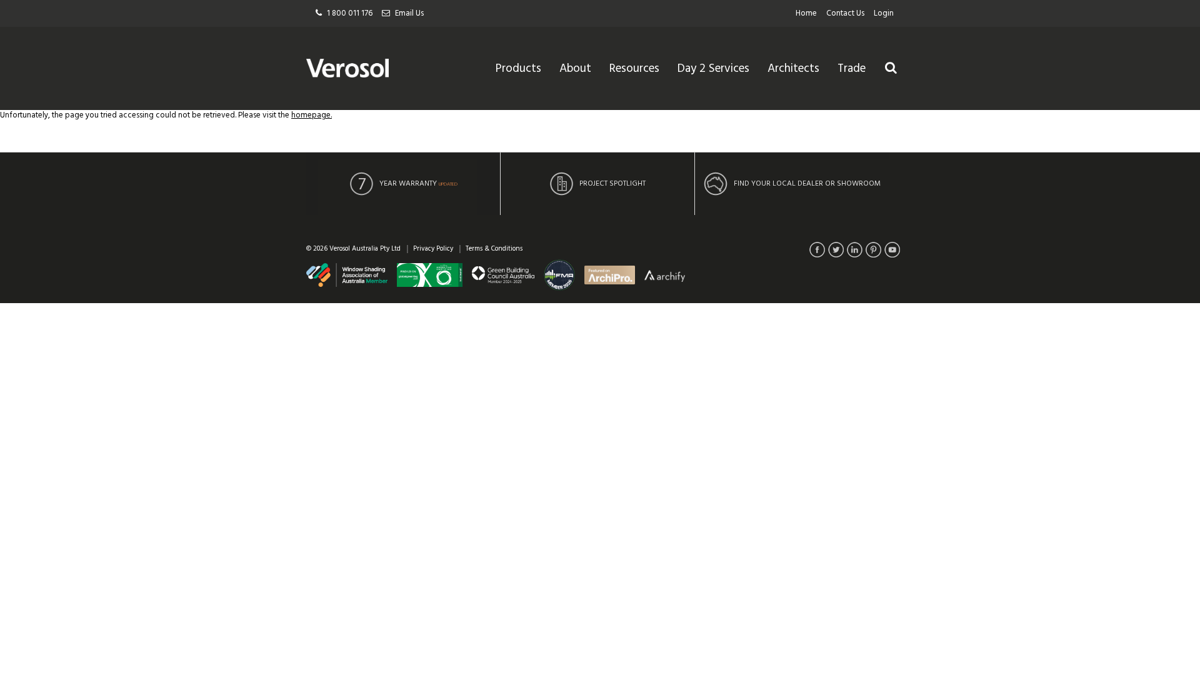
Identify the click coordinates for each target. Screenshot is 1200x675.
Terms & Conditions (494, 248)
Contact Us (845, 13)
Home (806, 13)
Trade (852, 68)
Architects (793, 68)
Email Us (409, 13)
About (575, 68)
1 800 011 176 (349, 13)
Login (884, 13)
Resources (634, 68)
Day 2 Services (713, 68)
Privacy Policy (433, 248)
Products (518, 68)
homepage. (311, 115)
